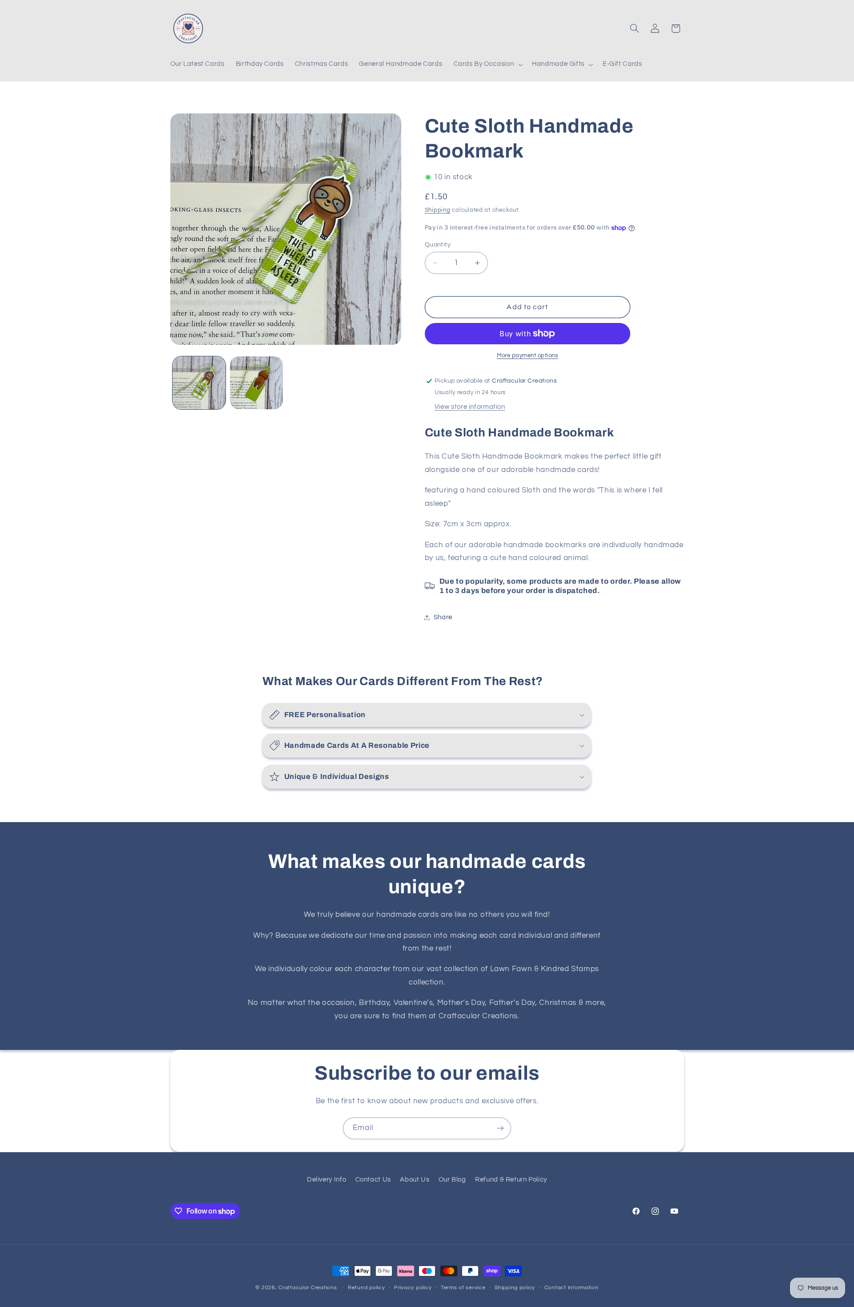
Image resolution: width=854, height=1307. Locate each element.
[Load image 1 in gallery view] (199, 382)
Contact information (571, 1288)
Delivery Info (326, 1179)
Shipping (438, 210)
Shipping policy (515, 1288)
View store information (470, 406)
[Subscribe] (500, 1128)
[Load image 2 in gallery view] (256, 382)
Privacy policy (412, 1288)
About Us (414, 1179)
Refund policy (366, 1288)
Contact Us (373, 1179)
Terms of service (463, 1288)
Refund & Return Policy (511, 1179)
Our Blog (452, 1179)
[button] (487, 64)
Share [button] (443, 617)
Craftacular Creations (307, 1287)
